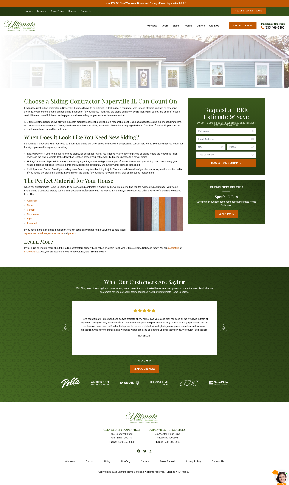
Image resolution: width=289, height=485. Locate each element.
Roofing (188, 25)
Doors (165, 25)
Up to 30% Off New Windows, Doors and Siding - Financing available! (144, 3)
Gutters (201, 25)
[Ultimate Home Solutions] (27, 26)
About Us (214, 25)
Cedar (30, 205)
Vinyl (29, 218)
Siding (176, 25)
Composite (33, 214)
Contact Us (86, 11)
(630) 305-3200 (172, 442)
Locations (28, 11)
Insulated (32, 223)
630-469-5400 (31, 251)
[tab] (139, 360)
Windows (152, 25)
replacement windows (35, 233)
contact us (173, 248)
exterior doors (55, 233)
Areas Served (167, 461)
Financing (41, 11)
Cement (31, 209)
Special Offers (57, 11)
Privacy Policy (193, 461)
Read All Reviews (144, 369)
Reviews (72, 11)
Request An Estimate (248, 10)
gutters (72, 233)
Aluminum (32, 200)
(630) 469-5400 (126, 442)
